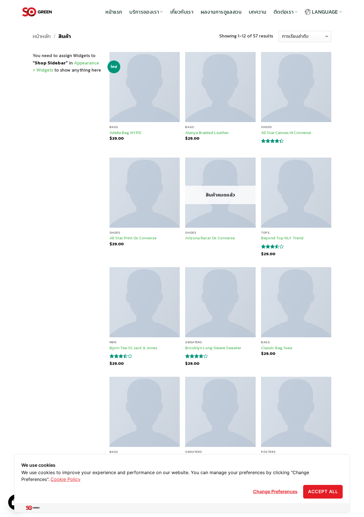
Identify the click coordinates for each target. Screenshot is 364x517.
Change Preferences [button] (275, 491)
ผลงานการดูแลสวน (221, 12)
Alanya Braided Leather (207, 132)
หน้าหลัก (42, 36)
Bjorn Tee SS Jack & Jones (133, 348)
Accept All (323, 491)
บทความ (257, 12)
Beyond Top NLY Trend (282, 238)
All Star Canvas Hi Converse (286, 132)
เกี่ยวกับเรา (181, 12)
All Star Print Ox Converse (132, 238)
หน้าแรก (114, 12)
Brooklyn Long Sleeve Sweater (213, 348)
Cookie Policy (65, 479)
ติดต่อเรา (283, 12)
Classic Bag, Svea (276, 348)
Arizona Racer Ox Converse (210, 238)
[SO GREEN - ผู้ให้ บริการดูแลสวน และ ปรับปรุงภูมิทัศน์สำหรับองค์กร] (37, 12)
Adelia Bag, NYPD (125, 132)
